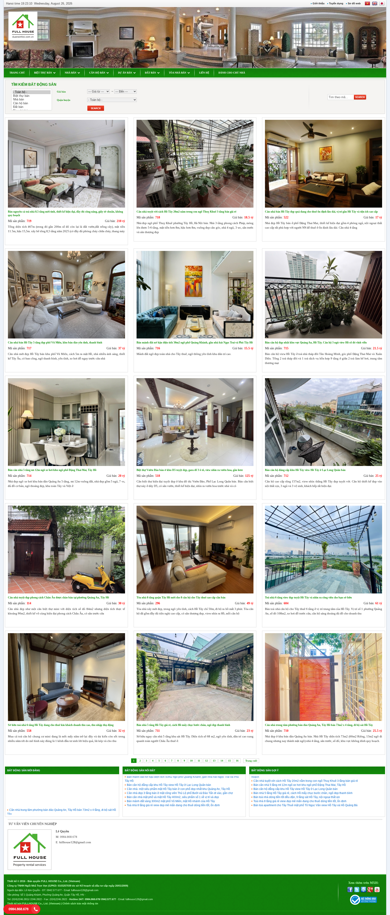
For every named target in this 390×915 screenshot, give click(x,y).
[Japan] (381, 5)
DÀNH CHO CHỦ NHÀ (231, 72)
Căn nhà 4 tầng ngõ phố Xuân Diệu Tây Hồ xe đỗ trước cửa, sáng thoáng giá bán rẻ (60, 807)
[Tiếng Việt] (367, 5)
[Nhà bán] (32, 100)
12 (206, 760)
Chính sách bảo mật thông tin (80, 903)
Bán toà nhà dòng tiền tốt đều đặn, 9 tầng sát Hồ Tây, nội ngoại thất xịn (296, 778)
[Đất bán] (32, 107)
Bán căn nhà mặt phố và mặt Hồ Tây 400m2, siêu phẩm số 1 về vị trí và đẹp (173, 778)
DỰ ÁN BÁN (125, 72)
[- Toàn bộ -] (32, 92)
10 (191, 760)
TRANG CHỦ (17, 72)
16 (237, 760)
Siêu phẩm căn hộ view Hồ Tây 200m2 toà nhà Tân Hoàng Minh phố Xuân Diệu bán (60, 803)
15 (229, 760)
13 (214, 760)
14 (222, 760)
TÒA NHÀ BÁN (177, 72)
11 (199, 760)
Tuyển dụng (336, 3)
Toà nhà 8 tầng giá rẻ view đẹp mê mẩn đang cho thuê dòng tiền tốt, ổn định (173, 786)
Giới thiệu (319, 3)
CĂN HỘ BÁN (97, 72)
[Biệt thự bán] (32, 96)
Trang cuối (251, 760)
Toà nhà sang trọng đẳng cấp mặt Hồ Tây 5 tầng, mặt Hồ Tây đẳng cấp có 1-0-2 (58, 799)
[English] (373, 5)
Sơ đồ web (354, 3)
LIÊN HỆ (204, 72)
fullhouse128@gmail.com (75, 842)
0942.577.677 (54, 890)
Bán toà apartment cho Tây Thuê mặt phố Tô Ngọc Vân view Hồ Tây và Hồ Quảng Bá (305, 786)
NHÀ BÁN (70, 72)
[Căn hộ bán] (32, 103)
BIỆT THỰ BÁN (43, 72)
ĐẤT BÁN (150, 72)
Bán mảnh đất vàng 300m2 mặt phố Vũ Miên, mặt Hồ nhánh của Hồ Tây (171, 782)
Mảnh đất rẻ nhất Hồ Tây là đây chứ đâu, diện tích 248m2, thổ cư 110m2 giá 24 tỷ (59, 811)
